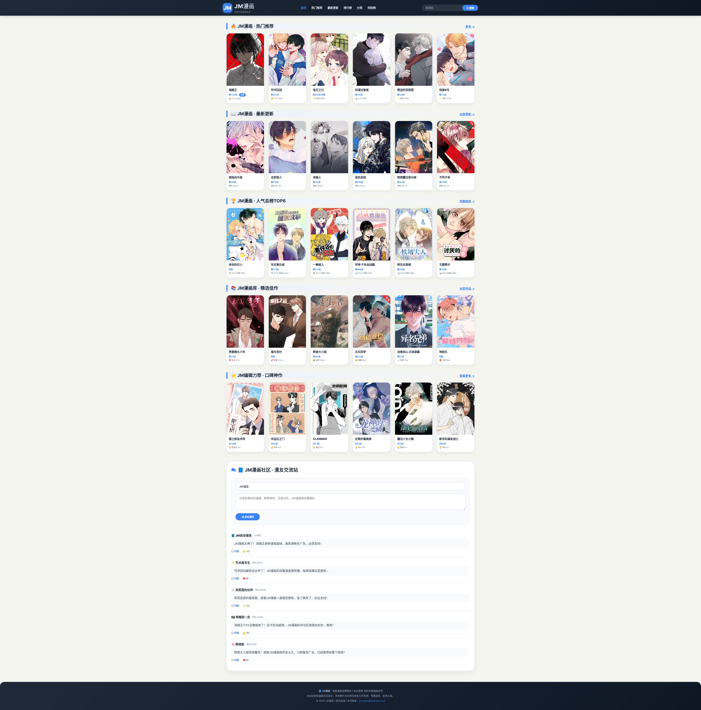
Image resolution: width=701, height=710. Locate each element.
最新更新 (332, 7)
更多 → (470, 26)
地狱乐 (443, 352)
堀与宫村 (276, 352)
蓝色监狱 (360, 177)
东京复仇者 (278, 264)
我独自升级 (235, 177)
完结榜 (371, 7)
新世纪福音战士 (448, 439)
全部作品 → (467, 288)
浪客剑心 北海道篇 (408, 352)
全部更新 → (467, 114)
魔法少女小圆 (405, 439)
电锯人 (317, 177)
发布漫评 (249, 517)
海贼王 (233, 90)
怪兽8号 (444, 90)
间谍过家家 (362, 90)
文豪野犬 (444, 264)
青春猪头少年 (237, 352)
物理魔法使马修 (406, 177)
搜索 (471, 8)
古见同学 (360, 352)
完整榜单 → (467, 201)
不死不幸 (444, 177)
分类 (359, 7)
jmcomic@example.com (372, 700)
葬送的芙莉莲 (405, 90)
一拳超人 (318, 264)
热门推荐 (316, 7)
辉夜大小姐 (320, 352)
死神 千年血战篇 (365, 264)
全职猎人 (276, 177)
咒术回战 (276, 90)
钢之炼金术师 (237, 439)
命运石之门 (278, 439)
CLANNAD (320, 439)
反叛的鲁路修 (363, 439)
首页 (303, 7)
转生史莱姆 (404, 264)
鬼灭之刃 (318, 90)
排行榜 (348, 7)
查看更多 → (467, 376)
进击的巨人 (235, 264)
